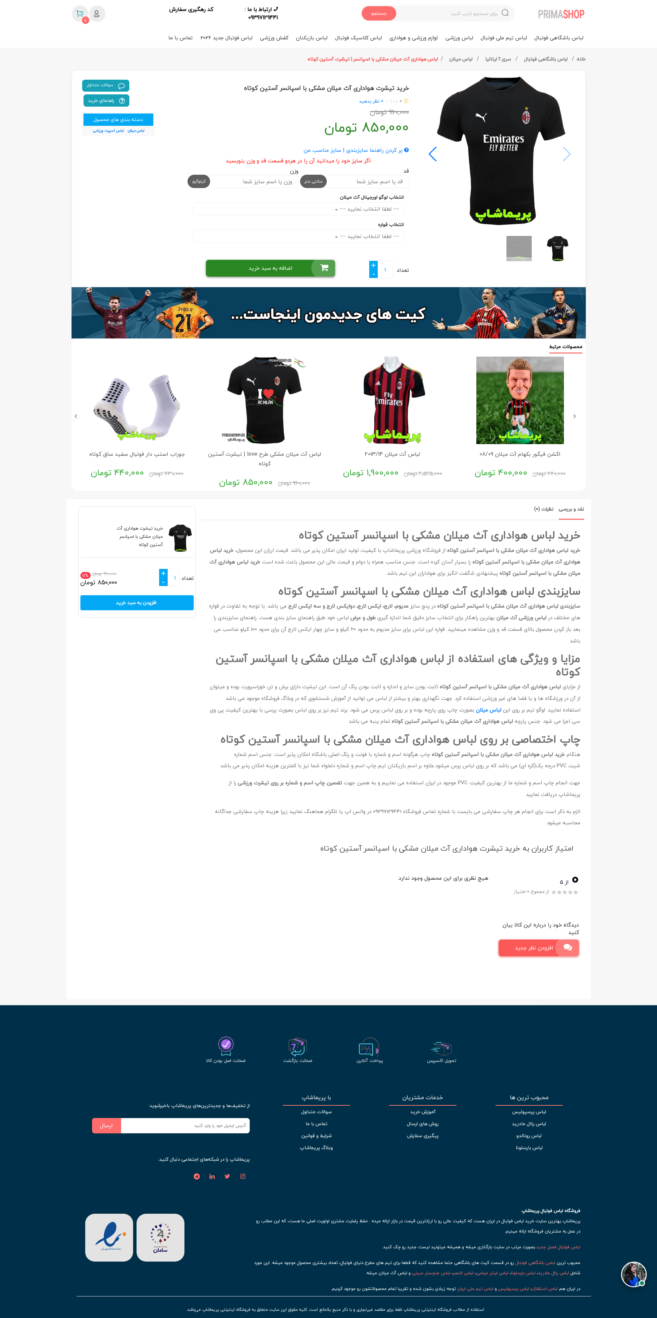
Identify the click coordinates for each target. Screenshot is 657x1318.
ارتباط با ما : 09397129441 (261, 13)
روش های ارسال (423, 1123)
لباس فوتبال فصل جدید (558, 1247)
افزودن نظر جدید (534, 948)
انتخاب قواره (391, 224)
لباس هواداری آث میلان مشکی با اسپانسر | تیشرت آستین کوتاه (373, 59)
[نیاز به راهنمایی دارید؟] (634, 1276)
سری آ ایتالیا (499, 59)
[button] (432, 154)
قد (406, 171)
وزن (294, 171)
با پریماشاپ (316, 1097)
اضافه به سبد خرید (271, 268)
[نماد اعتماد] (109, 1236)
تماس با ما (180, 37)
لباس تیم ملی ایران (475, 1288)
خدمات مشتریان (422, 1097)
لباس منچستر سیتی (431, 1273)
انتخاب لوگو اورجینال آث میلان (372, 197)
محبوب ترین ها (529, 1097)
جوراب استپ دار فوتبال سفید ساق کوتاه (137, 454)
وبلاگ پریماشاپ (316, 1147)
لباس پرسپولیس (529, 1111)
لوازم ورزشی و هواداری (413, 37)
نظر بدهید (369, 101)
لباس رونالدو (529, 1135)
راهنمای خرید (102, 100)
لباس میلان (461, 59)
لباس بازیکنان (311, 37)
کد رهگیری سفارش (191, 9)
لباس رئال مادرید (529, 1123)
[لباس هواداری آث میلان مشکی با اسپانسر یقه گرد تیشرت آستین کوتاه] (500, 151)
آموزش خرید (423, 1111)
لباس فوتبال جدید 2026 (227, 37)
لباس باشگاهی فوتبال (558, 37)
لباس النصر (463, 1273)
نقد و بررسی (571, 509)
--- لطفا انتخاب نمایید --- (368, 209)
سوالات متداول (101, 85)
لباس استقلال (545, 1288)
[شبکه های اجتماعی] (243, 1177)
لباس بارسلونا (529, 1147)
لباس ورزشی (459, 37)
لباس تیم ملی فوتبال (504, 37)
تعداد (403, 270)
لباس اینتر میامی (492, 1273)
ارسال (106, 1125)
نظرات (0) (544, 509)
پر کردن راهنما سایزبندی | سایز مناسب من (354, 150)
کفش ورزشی (274, 37)
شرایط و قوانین (316, 1135)
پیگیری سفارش (423, 1135)
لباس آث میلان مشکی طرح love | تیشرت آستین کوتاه (264, 458)
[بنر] (329, 312)
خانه (581, 59)
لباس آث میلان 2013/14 (392, 454)
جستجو (379, 13)
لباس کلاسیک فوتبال (358, 37)
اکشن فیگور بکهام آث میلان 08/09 (520, 454)
